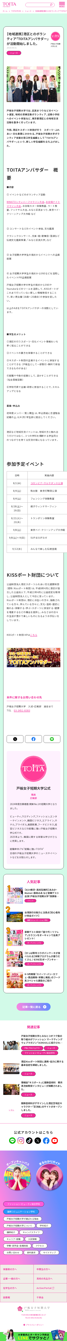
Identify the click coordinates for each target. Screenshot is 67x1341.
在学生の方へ (10, 1288)
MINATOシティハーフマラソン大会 (25, 201)
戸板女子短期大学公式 (33, 788)
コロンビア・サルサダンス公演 (47, 483)
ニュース (14, 52)
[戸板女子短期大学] (9, 4)
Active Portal (44, 1288)
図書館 (6, 1297)
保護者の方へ (10, 1269)
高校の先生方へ (45, 1278)
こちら (33, 634)
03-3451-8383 (22, 710)
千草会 (40, 1297)
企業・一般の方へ (11, 1278)
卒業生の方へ (43, 1269)
